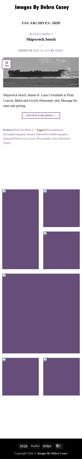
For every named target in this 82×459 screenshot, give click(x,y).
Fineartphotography (14, 134)
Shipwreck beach (41, 39)
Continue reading (41, 115)
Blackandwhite (54, 129)
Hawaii (31, 134)
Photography (44, 138)
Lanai (32, 138)
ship (54, 138)
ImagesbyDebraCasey (15, 138)
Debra (59, 50)
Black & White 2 (40, 34)
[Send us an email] (41, 417)
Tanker (7, 142)
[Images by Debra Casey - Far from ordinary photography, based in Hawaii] (41, 7)
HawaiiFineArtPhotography (51, 134)
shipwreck (64, 138)
